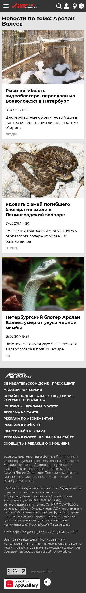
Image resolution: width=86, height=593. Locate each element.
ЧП (8, 355)
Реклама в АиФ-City (22, 425)
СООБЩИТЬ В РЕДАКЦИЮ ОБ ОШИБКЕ (36, 443)
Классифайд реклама (25, 431)
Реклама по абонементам (28, 419)
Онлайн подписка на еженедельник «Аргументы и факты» (39, 398)
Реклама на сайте (21, 412)
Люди (11, 134)
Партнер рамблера (41, 571)
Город (11, 248)
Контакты (13, 406)
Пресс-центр (63, 383)
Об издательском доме (26, 383)
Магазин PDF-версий (23, 390)
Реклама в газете (42, 406)
